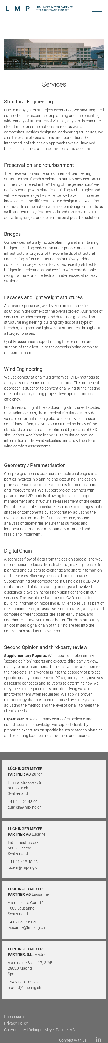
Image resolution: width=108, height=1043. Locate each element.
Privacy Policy (16, 1023)
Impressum (14, 1016)
